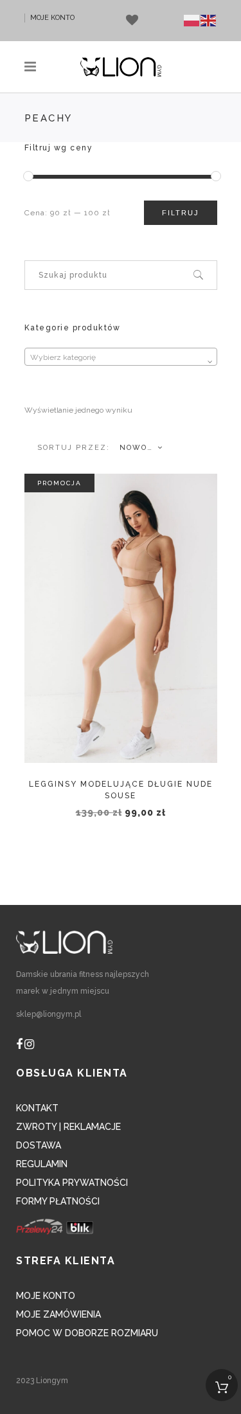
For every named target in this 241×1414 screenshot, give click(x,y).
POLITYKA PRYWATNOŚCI (72, 1182)
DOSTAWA (38, 1145)
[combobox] (120, 357)
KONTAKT (37, 1108)
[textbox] (121, 357)
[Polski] (192, 20)
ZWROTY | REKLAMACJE (68, 1127)
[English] (209, 20)
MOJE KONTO (52, 17)
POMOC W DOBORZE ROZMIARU (87, 1333)
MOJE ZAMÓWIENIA (58, 1314)
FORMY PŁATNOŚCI (58, 1201)
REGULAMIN (41, 1164)
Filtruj (180, 213)
